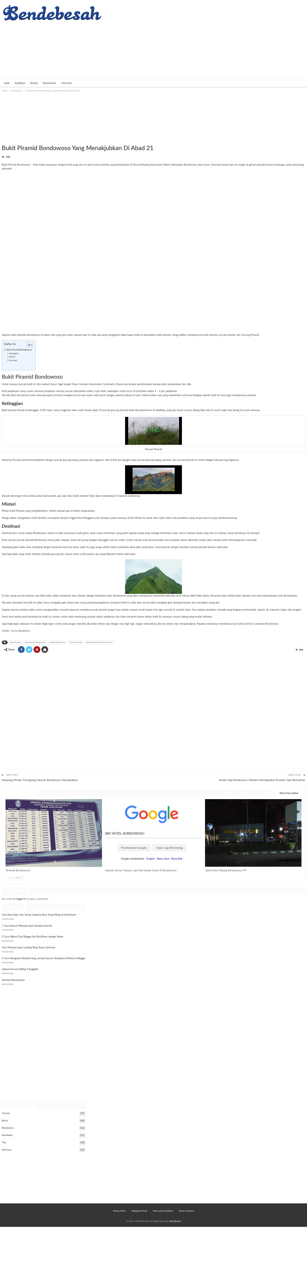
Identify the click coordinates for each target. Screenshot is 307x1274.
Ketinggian (13, 353)
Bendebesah (175, 1221)
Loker (7, 83)
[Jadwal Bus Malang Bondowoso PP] (253, 833)
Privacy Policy (119, 1211)
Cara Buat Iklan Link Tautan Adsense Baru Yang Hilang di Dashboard (39, 915)
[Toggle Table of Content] (28, 345)
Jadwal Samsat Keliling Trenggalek (20, 969)
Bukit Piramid (15, 642)
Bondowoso (49, 83)
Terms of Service (186, 1211)
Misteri (12, 357)
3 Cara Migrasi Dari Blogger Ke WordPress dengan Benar (32, 937)
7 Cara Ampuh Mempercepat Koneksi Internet (27, 926)
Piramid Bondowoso (57, 642)
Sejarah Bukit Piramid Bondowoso (99, 642)
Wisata (34, 83)
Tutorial (5, 1113)
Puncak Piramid (75, 642)
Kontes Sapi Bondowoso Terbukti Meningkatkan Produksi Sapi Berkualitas (262, 780)
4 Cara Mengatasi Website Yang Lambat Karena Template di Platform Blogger (43, 958)
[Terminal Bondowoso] (54, 833)
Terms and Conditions (163, 1211)
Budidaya (20, 83)
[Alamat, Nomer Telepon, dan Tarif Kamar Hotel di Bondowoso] (153, 833)
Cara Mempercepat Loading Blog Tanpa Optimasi (28, 947)
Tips (4, 1142)
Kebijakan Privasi (139, 1211)
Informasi (66, 83)
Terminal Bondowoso (13, 980)
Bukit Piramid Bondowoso (19, 350)
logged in (21, 899)
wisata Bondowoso (35, 533)
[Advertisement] (153, 48)
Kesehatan (7, 1135)
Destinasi (13, 360)
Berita (5, 1121)
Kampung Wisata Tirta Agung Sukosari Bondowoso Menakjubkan (40, 780)
